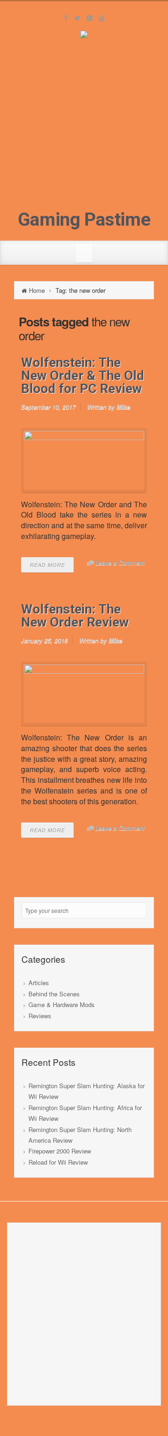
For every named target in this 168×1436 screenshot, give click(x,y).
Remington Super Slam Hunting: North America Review (80, 1135)
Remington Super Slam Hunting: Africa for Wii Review (85, 1113)
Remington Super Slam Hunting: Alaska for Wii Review (86, 1091)
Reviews (39, 1015)
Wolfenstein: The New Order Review (75, 615)
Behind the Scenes (54, 993)
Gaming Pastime (84, 220)
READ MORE (47, 564)
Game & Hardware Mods (61, 1004)
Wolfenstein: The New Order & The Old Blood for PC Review (82, 375)
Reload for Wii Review (58, 1162)
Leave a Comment (120, 562)
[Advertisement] (84, 127)
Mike (123, 406)
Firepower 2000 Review (59, 1150)
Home (37, 290)
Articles (38, 982)
